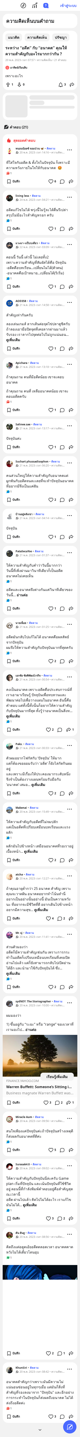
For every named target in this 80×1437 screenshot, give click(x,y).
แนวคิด (13, 37)
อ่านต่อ (22, 594)
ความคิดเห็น (37, 37)
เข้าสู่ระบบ (68, 5)
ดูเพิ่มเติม (13, 339)
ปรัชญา (61, 37)
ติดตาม (51, 148)
